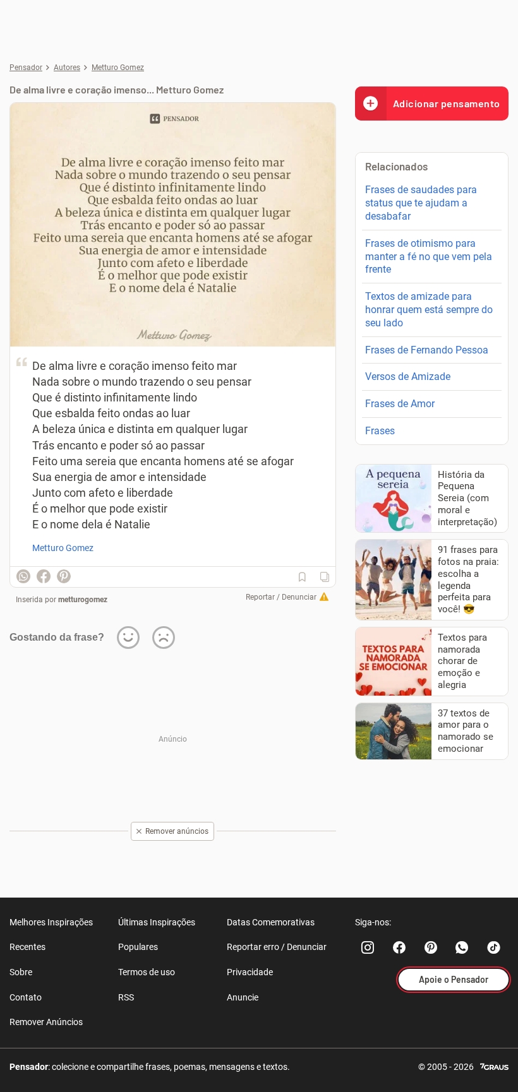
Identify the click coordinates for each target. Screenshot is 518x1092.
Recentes (27, 947)
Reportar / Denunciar (281, 597)
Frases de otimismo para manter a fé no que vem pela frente (428, 256)
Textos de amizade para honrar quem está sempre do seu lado (429, 309)
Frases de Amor (400, 404)
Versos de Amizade (407, 377)
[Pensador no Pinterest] (430, 947)
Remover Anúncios (46, 1022)
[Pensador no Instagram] (367, 947)
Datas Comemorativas (271, 922)
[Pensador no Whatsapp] (462, 947)
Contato (25, 997)
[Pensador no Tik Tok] (494, 947)
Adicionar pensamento (446, 103)
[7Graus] (494, 1066)
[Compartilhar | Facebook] (44, 576)
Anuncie (242, 997)
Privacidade (250, 972)
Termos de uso (146, 972)
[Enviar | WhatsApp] (23, 576)
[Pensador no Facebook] (399, 947)
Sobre (20, 972)
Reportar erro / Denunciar (277, 947)
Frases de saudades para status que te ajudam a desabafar (421, 203)
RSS (126, 997)
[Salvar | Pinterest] (64, 576)
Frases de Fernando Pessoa (426, 350)
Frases (380, 431)
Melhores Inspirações (51, 922)
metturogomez (82, 599)
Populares (138, 947)
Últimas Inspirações (156, 922)
